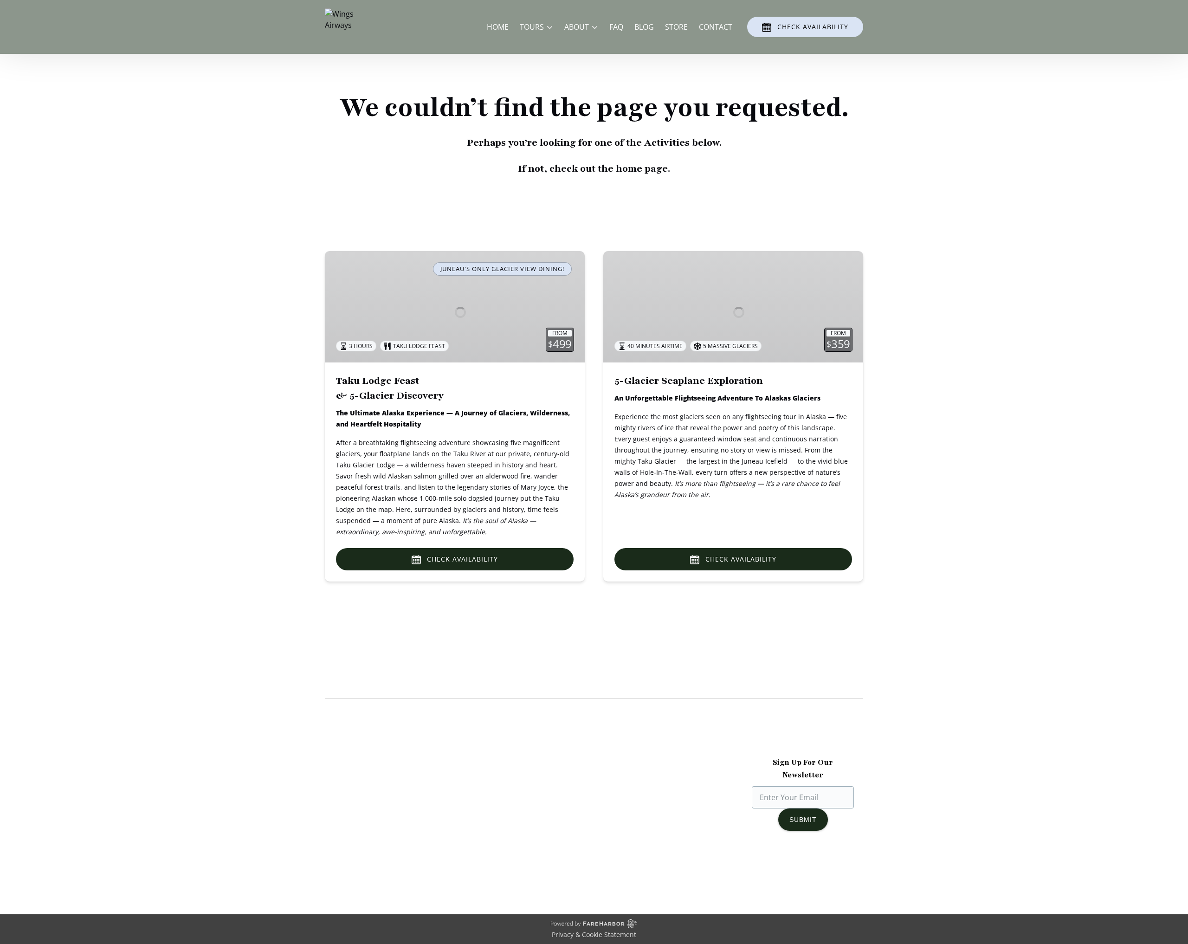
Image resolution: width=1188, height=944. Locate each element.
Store (676, 27)
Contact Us (483, 838)
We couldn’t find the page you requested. (422, 681)
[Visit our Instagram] (783, 867)
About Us (341, 782)
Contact (715, 27)
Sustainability (348, 827)
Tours (474, 794)
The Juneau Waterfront (365, 838)
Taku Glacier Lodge (358, 805)
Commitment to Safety (364, 816)
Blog (644, 27)
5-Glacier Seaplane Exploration (688, 381)
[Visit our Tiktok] (802, 867)
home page (642, 168)
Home (498, 27)
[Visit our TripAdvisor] (824, 867)
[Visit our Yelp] (845, 867)
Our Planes (344, 794)
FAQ (616, 27)
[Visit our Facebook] (765, 867)
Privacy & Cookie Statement (594, 934)
